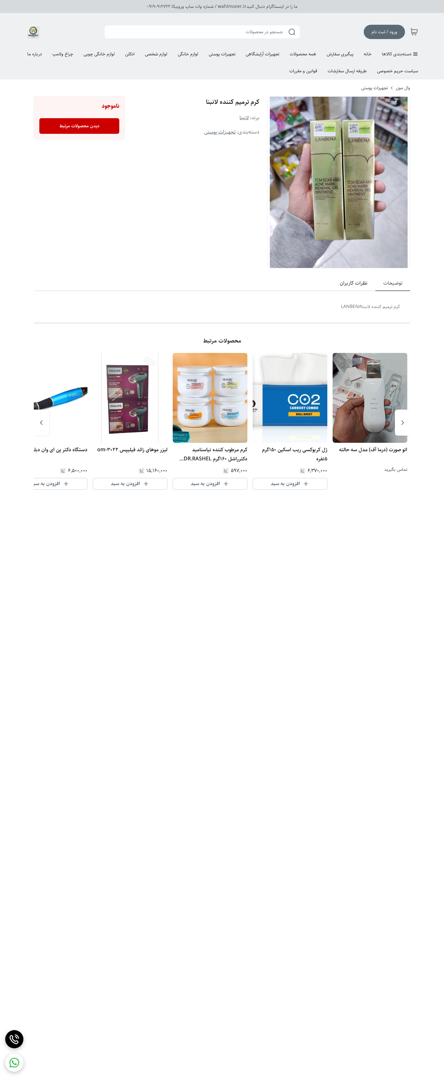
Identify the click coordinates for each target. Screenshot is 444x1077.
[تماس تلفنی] (14, 1039)
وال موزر (403, 88)
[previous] (403, 423)
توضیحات (392, 283)
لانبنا (244, 118)
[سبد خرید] (414, 32)
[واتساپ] (14, 1063)
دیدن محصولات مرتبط (79, 126)
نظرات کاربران (354, 283)
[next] (41, 423)
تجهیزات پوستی (374, 88)
